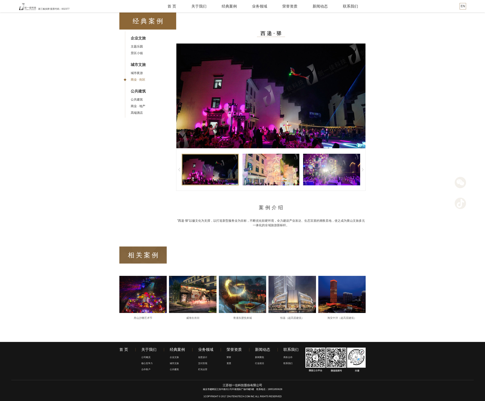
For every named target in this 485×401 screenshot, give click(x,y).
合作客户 (145, 369)
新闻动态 (320, 6)
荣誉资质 (289, 6)
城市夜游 (137, 73)
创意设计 (202, 357)
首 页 (171, 6)
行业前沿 (259, 363)
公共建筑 (138, 91)
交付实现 (202, 363)
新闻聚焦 (259, 357)
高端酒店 (137, 112)
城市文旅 (138, 64)
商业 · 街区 (138, 79)
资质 (229, 363)
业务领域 (259, 6)
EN (463, 6)
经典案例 (229, 6)
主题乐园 (137, 46)
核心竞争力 (147, 363)
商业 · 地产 (138, 106)
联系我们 (350, 6)
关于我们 (199, 6)
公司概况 (145, 357)
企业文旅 (138, 38)
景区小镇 (137, 53)
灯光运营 (202, 369)
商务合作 (288, 357)
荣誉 (229, 357)
